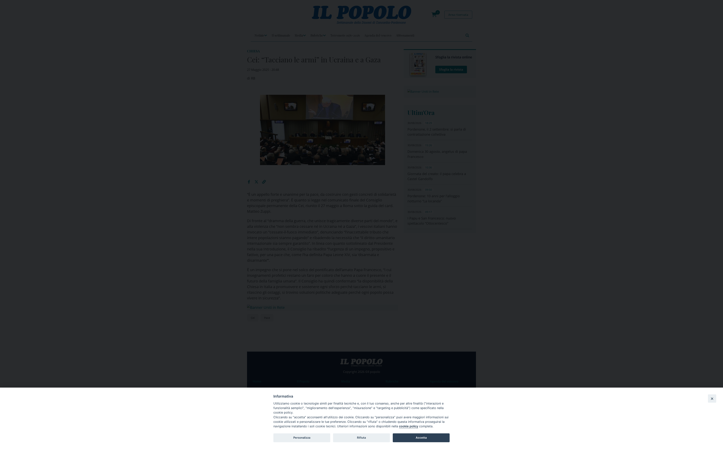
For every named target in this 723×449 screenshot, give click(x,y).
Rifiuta (361, 437)
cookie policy (408, 426)
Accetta (421, 437)
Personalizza (301, 437)
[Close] (712, 398)
